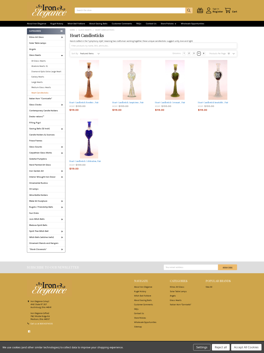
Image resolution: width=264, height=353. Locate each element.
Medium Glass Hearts (41, 87)
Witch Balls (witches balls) (41, 237)
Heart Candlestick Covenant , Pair (170, 102)
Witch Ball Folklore (76, 24)
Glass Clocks (35, 105)
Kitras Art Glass (36, 37)
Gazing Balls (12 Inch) (39, 129)
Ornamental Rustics (38, 183)
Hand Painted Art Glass (40, 165)
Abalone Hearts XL (39, 66)
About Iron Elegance (36, 24)
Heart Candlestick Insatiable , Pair (213, 102)
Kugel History (56, 24)
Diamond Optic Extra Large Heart (46, 71)
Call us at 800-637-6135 (42, 324)
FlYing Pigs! (35, 123)
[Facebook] (29, 331)
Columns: (177, 53)
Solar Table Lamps (37, 43)
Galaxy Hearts (37, 77)
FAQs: (139, 24)
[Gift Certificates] (200, 10)
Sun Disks (34, 213)
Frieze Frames (35, 141)
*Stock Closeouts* (38, 249)
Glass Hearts (35, 55)
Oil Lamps (33, 189)
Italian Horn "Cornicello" (40, 98)
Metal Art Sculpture (38, 201)
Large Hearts (37, 82)
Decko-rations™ (36, 116)
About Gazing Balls (98, 24)
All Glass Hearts (38, 61)
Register (218, 11)
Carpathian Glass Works (40, 153)
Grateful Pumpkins (38, 159)
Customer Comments (122, 24)
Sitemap (138, 327)
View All (209, 287)
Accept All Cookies (246, 347)
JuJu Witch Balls (37, 219)
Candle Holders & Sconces (42, 135)
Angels (32, 49)
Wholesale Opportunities (192, 24)
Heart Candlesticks (39, 93)
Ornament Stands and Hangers (43, 243)
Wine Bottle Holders (38, 195)
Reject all (221, 347)
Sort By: (74, 53)
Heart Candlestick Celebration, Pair (85, 161)
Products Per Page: (217, 53)
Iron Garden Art (36, 171)
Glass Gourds (35, 147)
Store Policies (167, 24)
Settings (201, 347)
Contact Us (151, 24)
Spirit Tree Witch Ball (38, 231)
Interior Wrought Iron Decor (42, 177)
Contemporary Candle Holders (43, 111)
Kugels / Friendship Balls (41, 207)
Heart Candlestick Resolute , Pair (84, 102)
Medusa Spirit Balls (38, 225)
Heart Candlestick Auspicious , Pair (128, 102)
